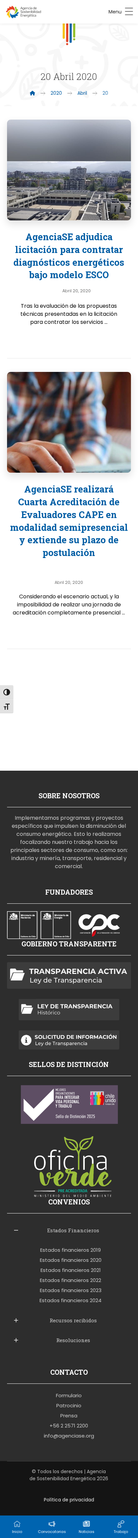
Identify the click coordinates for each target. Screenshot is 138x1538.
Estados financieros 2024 (70, 1300)
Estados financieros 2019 (70, 1249)
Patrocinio (68, 1405)
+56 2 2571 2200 (69, 1425)
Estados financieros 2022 (70, 1280)
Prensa (68, 1415)
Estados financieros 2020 (70, 1260)
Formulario (69, 1395)
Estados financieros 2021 (71, 1270)
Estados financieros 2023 (70, 1290)
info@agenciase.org (69, 1435)
